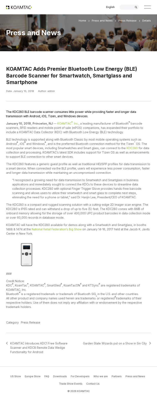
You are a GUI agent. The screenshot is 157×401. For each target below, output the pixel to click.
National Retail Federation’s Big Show (57, 229)
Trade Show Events (70, 383)
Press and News (102, 20)
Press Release (127, 20)
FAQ (46, 376)
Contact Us (93, 383)
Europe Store (32, 376)
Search (136, 7)
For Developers (80, 376)
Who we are (100, 376)
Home (82, 20)
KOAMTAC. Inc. (67, 123)
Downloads (60, 376)
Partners (117, 376)
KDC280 (132, 148)
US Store (15, 376)
